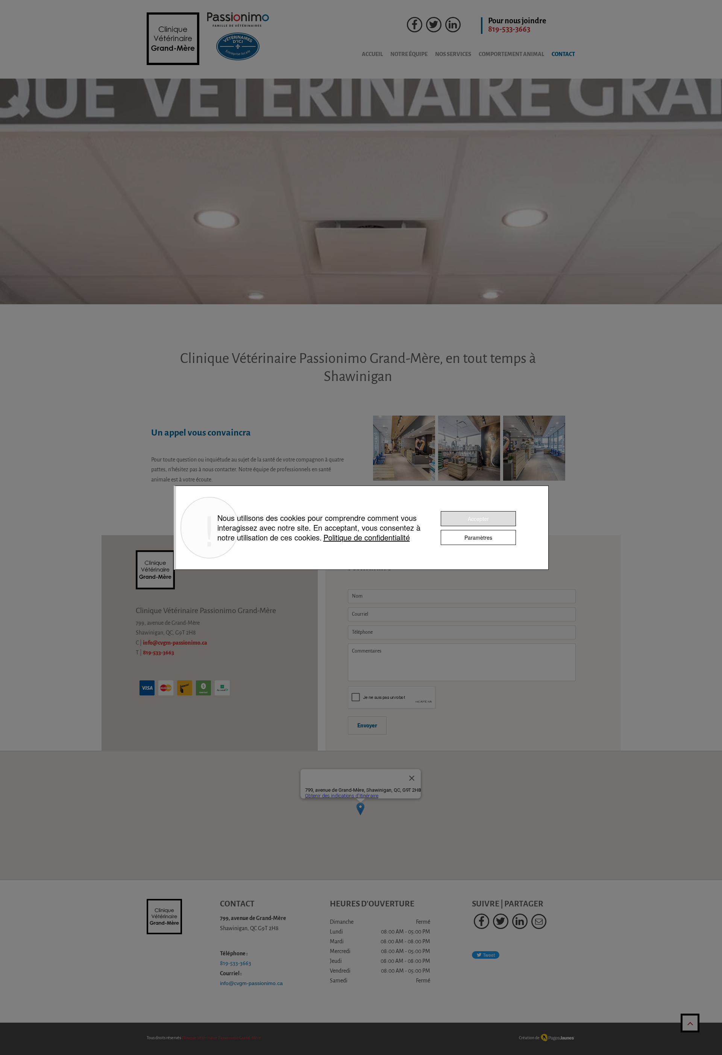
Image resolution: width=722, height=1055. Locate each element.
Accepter (478, 518)
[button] (449, 54)
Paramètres (478, 537)
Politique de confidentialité (366, 537)
